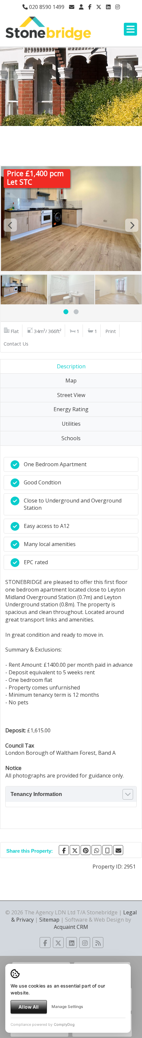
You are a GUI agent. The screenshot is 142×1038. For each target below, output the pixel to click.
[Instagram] (117, 7)
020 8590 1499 (46, 7)
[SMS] (107, 850)
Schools (71, 438)
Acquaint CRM (71, 927)
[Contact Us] (81, 7)
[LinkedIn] (108, 7)
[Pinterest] (85, 850)
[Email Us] (71, 7)
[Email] (118, 850)
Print (110, 331)
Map (71, 380)
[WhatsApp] (96, 850)
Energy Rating (71, 409)
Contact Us (16, 343)
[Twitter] (98, 7)
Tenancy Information (36, 794)
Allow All (28, 1007)
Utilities (71, 423)
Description (71, 366)
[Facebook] (89, 7)
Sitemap (49, 919)
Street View (71, 395)
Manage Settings (67, 1006)
